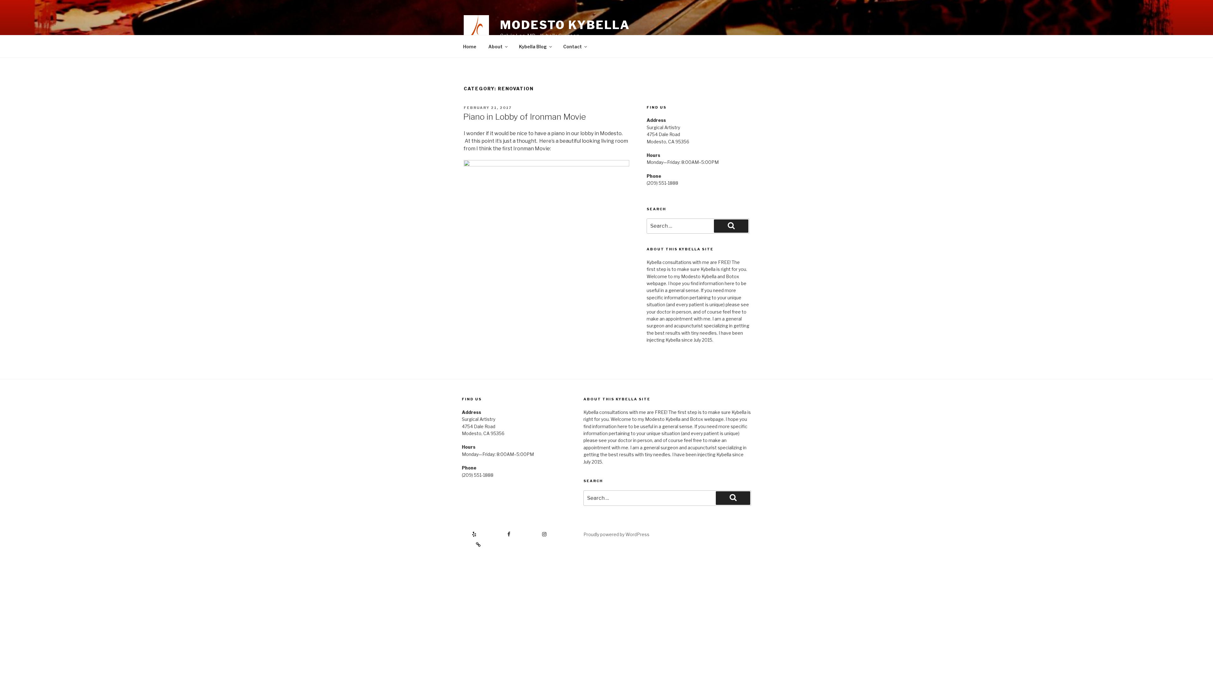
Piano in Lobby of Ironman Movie (524, 117)
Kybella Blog (533, 46)
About (495, 46)
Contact (572, 46)
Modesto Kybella (565, 25)
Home (469, 46)
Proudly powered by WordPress (616, 534)
